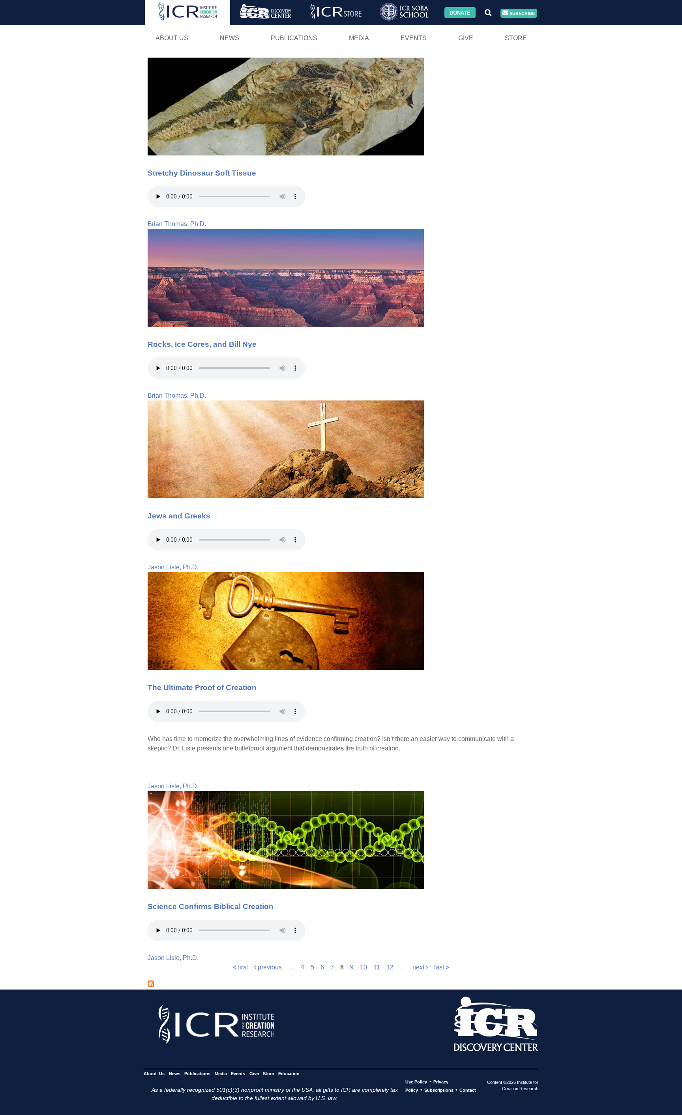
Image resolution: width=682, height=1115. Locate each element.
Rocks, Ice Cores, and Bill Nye (202, 344)
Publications (294, 38)
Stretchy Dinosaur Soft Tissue (202, 173)
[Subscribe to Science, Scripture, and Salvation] (151, 984)
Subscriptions (438, 1090)
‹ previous (268, 967)
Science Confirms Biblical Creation (211, 906)
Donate (460, 12)
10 (363, 967)
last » (441, 967)
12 (389, 967)
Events (414, 38)
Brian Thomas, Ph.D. (177, 224)
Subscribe (521, 13)
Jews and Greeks (179, 516)
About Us (172, 38)
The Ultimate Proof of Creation (202, 687)
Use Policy (416, 1081)
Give (465, 38)
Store (516, 38)
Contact (467, 1090)
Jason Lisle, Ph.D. (173, 567)
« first (240, 967)
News (229, 38)
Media (359, 38)
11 (376, 967)
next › (420, 967)
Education (288, 1073)
